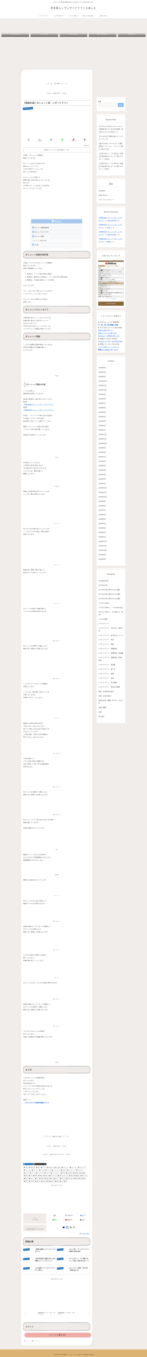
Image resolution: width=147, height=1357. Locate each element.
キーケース (28, 1170)
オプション (65, 1167)
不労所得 (70, 1173)
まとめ (37, 244)
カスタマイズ (83, 1167)
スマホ (42, 1170)
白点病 (32, 1181)
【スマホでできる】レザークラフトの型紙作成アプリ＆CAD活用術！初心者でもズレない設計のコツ (111, 129)
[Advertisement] (56, 76)
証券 (44, 1181)
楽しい (57, 1178)
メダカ (33, 1173)
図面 (41, 1175)
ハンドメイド (72, 1170)
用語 (76, 1178)
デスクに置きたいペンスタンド (109, 347)
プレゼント (80, 1170)
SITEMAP (102, 191)
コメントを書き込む (57, 1335)
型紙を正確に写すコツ (105, 330)
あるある (51, 1167)
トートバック (56, 1170)
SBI (38, 1167)
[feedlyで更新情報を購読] (70, 1227)
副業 (36, 1175)
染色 (47, 1178)
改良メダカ (84, 1175)
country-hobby (111, 220)
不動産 (76, 1173)
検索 (99, 101)
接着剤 (77, 1175)
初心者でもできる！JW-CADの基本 (110, 341)
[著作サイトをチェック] (63, 1227)
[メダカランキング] (55, 96)
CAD (26, 1167)
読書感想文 (50, 1181)
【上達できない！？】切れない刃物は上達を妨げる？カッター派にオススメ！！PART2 (111, 156)
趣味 (57, 1181)
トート (48, 1170)
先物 (26, 1175)
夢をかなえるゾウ (64, 1175)
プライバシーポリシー (106, 200)
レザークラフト (29, 1164)
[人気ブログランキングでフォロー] (35, 1158)
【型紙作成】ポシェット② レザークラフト (38, 410)
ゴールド (36, 1170)
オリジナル (74, 1167)
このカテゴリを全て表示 (111, 298)
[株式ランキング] (75, 96)
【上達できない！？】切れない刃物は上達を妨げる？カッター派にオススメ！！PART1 (111, 166)
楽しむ (63, 1178)
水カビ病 (70, 1178)
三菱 (64, 1173)
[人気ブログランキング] (27, 96)
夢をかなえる (53, 1175)
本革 (42, 1178)
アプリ (44, 1167)
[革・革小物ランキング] (35, 96)
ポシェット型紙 (39, 236)
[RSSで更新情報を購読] (74, 1227)
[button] (84, 140)
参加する (121, 300)
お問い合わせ (103, 195)
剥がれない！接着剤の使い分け (109, 336)
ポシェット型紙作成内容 (42, 227)
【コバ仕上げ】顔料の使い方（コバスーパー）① (111, 137)
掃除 (72, 1175)
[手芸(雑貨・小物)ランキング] (45, 96)
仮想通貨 (83, 1173)
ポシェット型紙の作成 (40, 240)
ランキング (40, 1173)
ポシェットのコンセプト (42, 232)
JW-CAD (33, 1167)
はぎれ (64, 1170)
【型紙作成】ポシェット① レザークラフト (38, 404)
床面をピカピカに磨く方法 (107, 333)
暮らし (32, 1178)
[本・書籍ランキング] (65, 96)
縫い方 (38, 1181)
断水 (26, 1178)
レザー (47, 1173)
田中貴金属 (82, 1178)
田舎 (26, 1181)
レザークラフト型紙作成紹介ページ (37, 1102)
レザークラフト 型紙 (41, 1164)
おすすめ (58, 1167)
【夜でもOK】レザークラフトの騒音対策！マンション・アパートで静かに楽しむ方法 (111, 146)
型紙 (46, 1175)
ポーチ (26, 1173)
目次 (55, 221)
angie (108, 227)
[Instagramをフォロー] (67, 1227)
